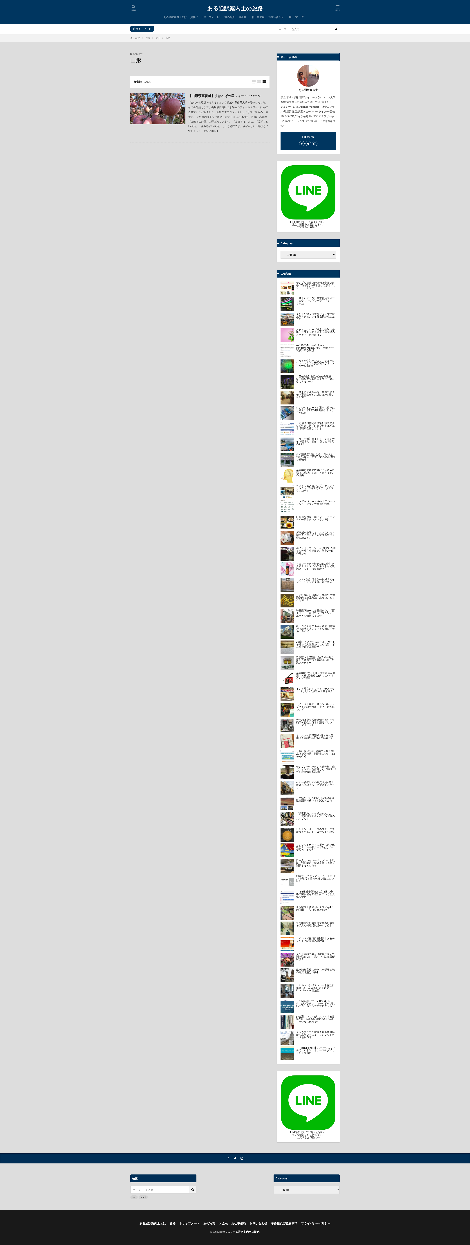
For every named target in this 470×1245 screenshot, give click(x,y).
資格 (193, 17)
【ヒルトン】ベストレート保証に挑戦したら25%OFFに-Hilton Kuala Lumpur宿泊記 (315, 988)
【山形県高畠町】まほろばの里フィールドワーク (224, 96)
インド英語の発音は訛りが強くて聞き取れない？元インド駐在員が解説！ (315, 956)
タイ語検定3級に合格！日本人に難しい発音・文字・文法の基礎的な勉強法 (315, 457)
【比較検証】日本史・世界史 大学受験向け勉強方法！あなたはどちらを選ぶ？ (315, 597)
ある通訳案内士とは (175, 17)
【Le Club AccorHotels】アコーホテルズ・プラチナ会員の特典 (315, 502)
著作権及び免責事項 (284, 1223)
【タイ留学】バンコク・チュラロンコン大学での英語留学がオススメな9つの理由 (315, 363)
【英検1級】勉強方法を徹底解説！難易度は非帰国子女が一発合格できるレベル (315, 379)
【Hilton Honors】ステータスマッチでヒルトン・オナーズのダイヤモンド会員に (315, 1050)
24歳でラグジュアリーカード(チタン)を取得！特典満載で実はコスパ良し (316, 878)
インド (165, 28)
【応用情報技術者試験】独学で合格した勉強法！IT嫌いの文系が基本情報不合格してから (315, 426)
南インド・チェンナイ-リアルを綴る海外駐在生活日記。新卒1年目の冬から (316, 550)
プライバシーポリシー (315, 1223)
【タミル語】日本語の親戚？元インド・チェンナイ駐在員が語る (315, 580)
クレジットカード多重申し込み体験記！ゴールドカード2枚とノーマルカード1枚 (315, 847)
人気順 (147, 81)
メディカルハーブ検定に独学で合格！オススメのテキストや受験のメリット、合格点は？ (315, 332)
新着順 (138, 81)
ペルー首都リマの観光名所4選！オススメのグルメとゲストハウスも (315, 785)
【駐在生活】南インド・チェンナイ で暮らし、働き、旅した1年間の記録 (315, 441)
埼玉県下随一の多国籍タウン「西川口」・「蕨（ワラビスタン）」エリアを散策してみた (315, 613)
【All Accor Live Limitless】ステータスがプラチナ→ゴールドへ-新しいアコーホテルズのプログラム (316, 1003)
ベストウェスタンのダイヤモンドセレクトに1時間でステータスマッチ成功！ (315, 488)
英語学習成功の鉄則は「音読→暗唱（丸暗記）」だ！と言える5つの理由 (315, 472)
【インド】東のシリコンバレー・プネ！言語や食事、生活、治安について (315, 707)
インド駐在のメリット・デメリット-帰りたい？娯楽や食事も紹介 (315, 690)
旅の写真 (230, 17)
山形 (168, 38)
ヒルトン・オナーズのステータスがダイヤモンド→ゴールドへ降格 (315, 830)
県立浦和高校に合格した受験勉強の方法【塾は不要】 (315, 971)
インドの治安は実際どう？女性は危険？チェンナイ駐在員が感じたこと (315, 316)
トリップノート (210, 17)
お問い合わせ (276, 17)
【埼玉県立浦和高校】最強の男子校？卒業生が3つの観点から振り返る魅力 (315, 394)
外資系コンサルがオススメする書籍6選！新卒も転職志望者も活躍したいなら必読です (315, 1019)
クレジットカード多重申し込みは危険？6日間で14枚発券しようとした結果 (315, 410)
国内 (148, 38)
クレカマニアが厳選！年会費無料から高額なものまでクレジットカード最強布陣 (315, 1034)
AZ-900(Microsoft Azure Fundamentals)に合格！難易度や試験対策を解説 (315, 347)
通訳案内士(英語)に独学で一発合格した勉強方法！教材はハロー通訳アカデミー (315, 660)
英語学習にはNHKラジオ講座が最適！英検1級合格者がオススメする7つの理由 (315, 675)
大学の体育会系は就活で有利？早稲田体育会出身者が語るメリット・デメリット (315, 722)
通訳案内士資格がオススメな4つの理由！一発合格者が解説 (315, 908)
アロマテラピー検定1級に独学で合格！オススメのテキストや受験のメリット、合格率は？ (315, 566)
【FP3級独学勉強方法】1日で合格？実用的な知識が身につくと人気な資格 (315, 894)
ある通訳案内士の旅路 (235, 8)
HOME (136, 38)
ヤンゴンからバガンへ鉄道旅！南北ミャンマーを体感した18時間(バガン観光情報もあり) (316, 769)
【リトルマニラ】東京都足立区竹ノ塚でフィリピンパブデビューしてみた (315, 301)
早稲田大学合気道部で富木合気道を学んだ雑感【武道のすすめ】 (315, 924)
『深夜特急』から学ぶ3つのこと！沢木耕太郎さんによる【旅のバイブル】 (315, 816)
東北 (158, 38)
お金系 (242, 17)
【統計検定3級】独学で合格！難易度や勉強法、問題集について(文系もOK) (315, 753)
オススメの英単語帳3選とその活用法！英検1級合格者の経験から (315, 737)
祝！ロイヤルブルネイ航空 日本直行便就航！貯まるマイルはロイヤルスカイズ (315, 629)
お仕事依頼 (258, 17)
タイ (157, 28)
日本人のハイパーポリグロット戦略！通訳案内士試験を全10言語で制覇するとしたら (315, 863)
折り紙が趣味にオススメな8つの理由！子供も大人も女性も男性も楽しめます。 (315, 535)
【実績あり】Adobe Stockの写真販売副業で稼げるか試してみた (315, 799)
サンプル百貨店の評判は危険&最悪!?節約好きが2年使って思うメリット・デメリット (316, 285)
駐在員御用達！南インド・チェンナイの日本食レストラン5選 (315, 518)
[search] (336, 29)
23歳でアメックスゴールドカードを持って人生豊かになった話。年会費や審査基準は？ (315, 644)
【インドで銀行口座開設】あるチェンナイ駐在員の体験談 (315, 939)
